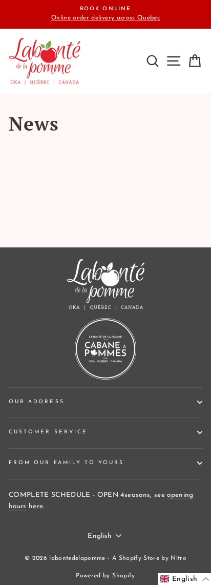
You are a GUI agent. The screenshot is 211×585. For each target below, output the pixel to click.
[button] (184, 579)
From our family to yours (66, 463)
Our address (37, 402)
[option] (105, 14)
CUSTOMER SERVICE (48, 432)
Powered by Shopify (105, 576)
